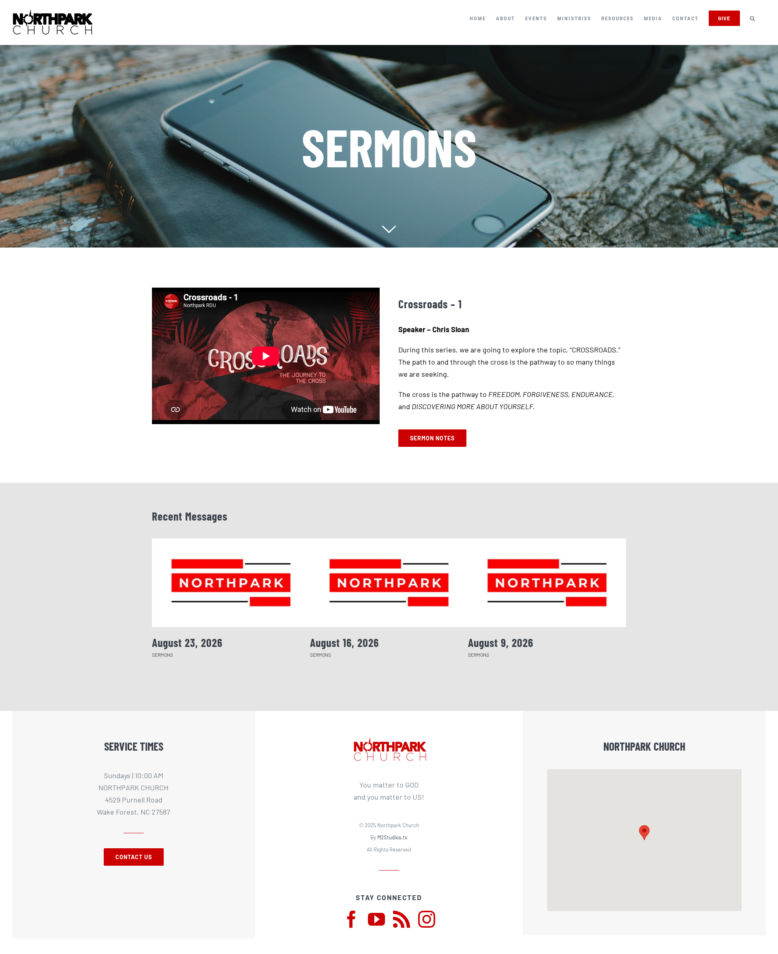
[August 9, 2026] (547, 582)
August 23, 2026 (187, 642)
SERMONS (162, 654)
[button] (753, 18)
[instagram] (426, 919)
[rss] (401, 919)
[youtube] (376, 919)
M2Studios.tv (392, 837)
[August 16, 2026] (389, 582)
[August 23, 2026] (231, 582)
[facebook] (351, 919)
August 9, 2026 (500, 642)
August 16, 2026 (344, 642)
